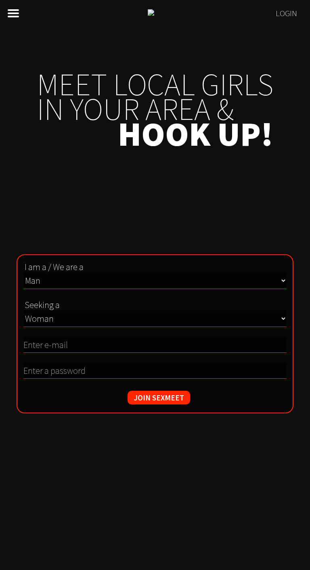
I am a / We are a (54, 266)
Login (286, 13)
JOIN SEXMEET (159, 397)
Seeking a (42, 304)
